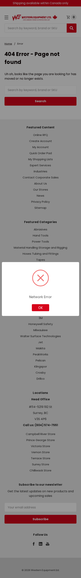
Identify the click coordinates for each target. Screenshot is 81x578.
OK (40, 307)
